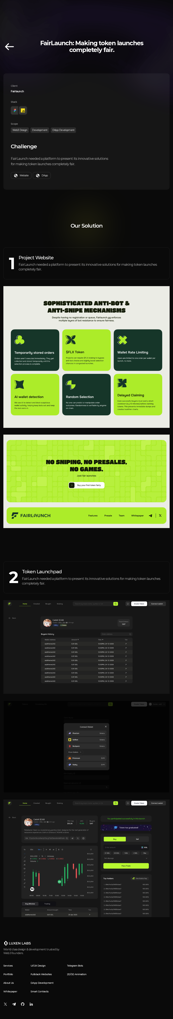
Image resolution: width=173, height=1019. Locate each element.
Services (8, 965)
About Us (8, 982)
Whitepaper (10, 991)
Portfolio (8, 974)
